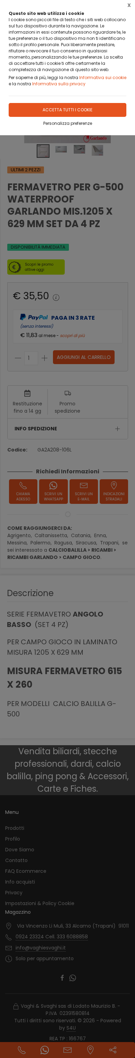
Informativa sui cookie (102, 77)
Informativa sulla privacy (59, 84)
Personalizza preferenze (67, 123)
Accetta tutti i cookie (67, 110)
